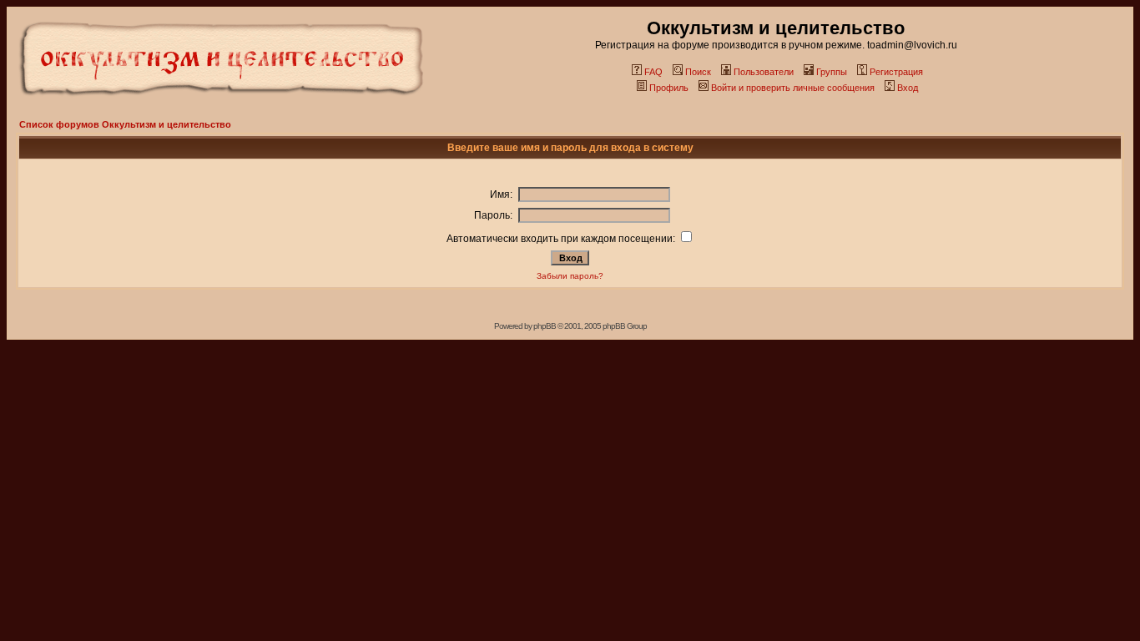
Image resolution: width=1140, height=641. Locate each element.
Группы (831, 72)
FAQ (653, 72)
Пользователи (764, 72)
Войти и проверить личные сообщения (793, 88)
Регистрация (896, 72)
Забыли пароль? (570, 275)
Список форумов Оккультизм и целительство (125, 124)
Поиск (698, 72)
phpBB (544, 326)
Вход (907, 88)
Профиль (669, 88)
